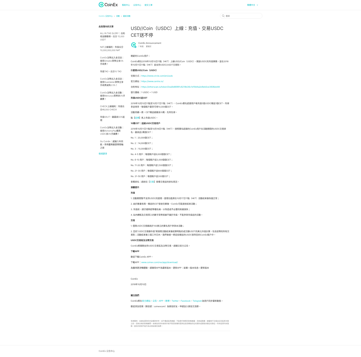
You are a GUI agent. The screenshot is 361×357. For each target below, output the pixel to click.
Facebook (186, 301)
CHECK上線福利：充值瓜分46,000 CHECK (112, 108)
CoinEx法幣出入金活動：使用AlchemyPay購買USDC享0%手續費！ (112, 130)
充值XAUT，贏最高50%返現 (112, 118)
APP (161, 301)
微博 (167, 301)
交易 (152, 181)
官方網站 (146, 301)
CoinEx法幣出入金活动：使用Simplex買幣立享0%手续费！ (112, 60)
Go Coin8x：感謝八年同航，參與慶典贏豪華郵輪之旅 (111, 144)
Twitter (175, 301)
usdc (170, 75)
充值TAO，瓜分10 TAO (110, 71)
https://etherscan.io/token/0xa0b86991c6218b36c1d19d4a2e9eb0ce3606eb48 (180, 86)
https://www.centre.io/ (152, 81)
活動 (118, 16)
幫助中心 (126, 5)
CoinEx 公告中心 (106, 16)
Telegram (197, 301)
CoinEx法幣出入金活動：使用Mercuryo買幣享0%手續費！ (112, 95)
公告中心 (137, 5)
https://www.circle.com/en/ (154, 75)
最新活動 (126, 16)
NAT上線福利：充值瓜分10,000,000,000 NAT (111, 49)
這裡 (137, 117)
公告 (155, 301)
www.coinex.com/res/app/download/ (159, 262)
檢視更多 (103, 153)
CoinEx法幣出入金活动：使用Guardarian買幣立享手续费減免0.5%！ (112, 81)
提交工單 (148, 5)
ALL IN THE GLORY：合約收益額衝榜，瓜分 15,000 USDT (112, 36)
